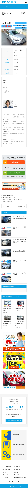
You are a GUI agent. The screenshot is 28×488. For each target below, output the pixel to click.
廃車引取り (20, 199)
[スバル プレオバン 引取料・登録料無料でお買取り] (6, 253)
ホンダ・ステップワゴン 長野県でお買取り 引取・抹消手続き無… (19, 241)
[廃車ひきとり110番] (8, 2)
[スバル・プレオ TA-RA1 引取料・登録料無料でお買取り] (6, 219)
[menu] (26, 2)
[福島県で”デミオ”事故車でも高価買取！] (8, 318)
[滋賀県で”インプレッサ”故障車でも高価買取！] (6, 264)
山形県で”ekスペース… (19, 324)
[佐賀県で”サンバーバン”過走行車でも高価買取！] (6, 231)
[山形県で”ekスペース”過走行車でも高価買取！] (20, 318)
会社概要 (16, 472)
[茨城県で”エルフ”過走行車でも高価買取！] (20, 303)
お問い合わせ (4, 474)
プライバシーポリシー (19, 474)
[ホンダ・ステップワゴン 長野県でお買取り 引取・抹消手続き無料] (6, 242)
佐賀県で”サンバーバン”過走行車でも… (19, 227)
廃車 (16, 199)
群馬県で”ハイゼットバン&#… (7, 309)
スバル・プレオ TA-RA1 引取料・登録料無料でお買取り (20, 217)
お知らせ (3, 472)
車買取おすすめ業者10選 (20, 477)
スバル (8, 17)
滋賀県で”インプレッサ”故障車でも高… (19, 261)
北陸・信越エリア (14, 17)
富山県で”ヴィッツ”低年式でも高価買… (19, 273)
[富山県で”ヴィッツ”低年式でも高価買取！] (6, 277)
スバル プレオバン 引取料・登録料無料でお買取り (19, 250)
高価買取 (10, 201)
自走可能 (6, 201)
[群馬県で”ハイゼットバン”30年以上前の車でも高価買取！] (8, 303)
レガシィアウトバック (10, 199)
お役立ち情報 (17, 469)
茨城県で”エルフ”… (19, 308)
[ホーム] (2, 6)
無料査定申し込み (5, 469)
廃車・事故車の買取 (6, 466)
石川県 (19, 17)
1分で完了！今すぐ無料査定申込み (14, 420)
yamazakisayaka (9, 195)
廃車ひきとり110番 (17, 486)
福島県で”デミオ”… (7, 323)
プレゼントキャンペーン (20, 466)
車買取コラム (4, 477)
